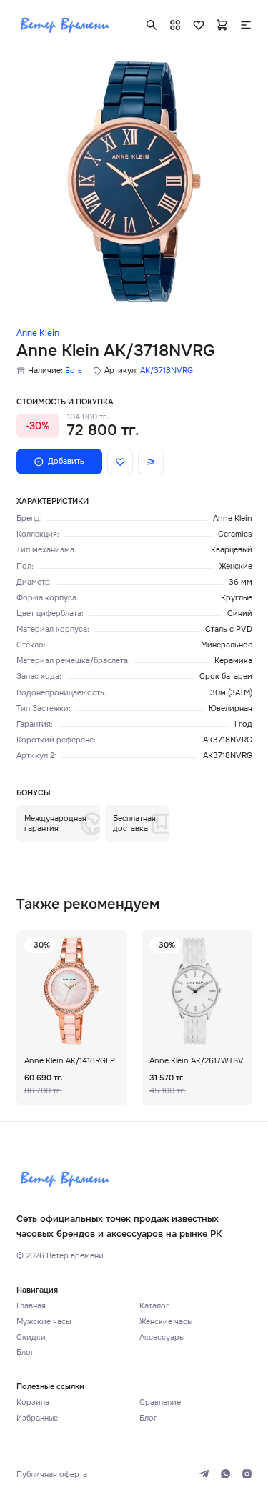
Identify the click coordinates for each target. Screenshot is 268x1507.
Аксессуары (161, 1337)
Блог (25, 1352)
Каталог (154, 1305)
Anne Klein (37, 333)
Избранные (37, 1418)
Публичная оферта (51, 1474)
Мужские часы (43, 1321)
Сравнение (160, 1402)
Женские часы (165, 1321)
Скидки (31, 1337)
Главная (31, 1305)
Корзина (32, 1402)
